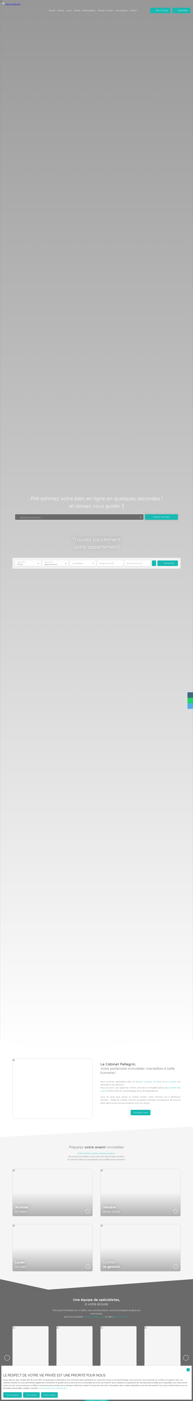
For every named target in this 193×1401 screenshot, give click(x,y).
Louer (69, 10)
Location (94, 1153)
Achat (80, 1153)
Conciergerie (121, 10)
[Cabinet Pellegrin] (21, 10)
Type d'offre (21, 562)
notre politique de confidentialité (52, 1388)
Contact (133, 10)
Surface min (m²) (134, 563)
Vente (86, 1153)
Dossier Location (105, 10)
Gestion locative (106, 1153)
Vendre (77, 10)
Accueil (52, 10)
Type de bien (49, 562)
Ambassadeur (89, 10)
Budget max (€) (106, 563)
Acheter (60, 10)
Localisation (77, 563)
